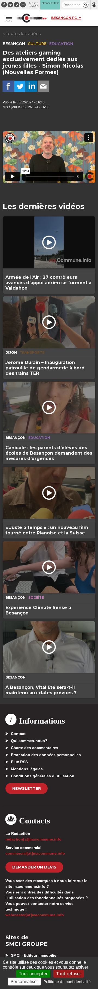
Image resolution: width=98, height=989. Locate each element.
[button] (85, 5)
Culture (37, 43)
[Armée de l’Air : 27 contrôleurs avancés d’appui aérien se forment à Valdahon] (49, 242)
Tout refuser (68, 973)
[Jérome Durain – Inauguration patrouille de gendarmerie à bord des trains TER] (49, 322)
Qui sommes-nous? (29, 740)
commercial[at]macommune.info (35, 853)
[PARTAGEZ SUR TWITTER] (19, 86)
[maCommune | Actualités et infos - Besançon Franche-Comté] (32, 18)
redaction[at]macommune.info (33, 839)
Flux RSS (19, 762)
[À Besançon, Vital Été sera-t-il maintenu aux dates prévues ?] (49, 647)
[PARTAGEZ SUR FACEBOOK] (8, 86)
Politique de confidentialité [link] (67, 981)
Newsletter (26, 788)
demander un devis (34, 867)
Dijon (11, 352)
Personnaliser (24, 981)
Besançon (14, 43)
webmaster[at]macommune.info (34, 915)
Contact (18, 733)
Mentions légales (27, 769)
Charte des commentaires (34, 748)
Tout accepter (33, 973)
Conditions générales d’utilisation (42, 776)
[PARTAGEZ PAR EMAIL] (43, 86)
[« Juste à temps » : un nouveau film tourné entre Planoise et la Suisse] (49, 493)
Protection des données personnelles (46, 755)
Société (36, 597)
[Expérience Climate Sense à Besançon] (49, 567)
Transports (32, 352)
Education (61, 43)
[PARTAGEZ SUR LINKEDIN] (31, 86)
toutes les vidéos (23, 33)
